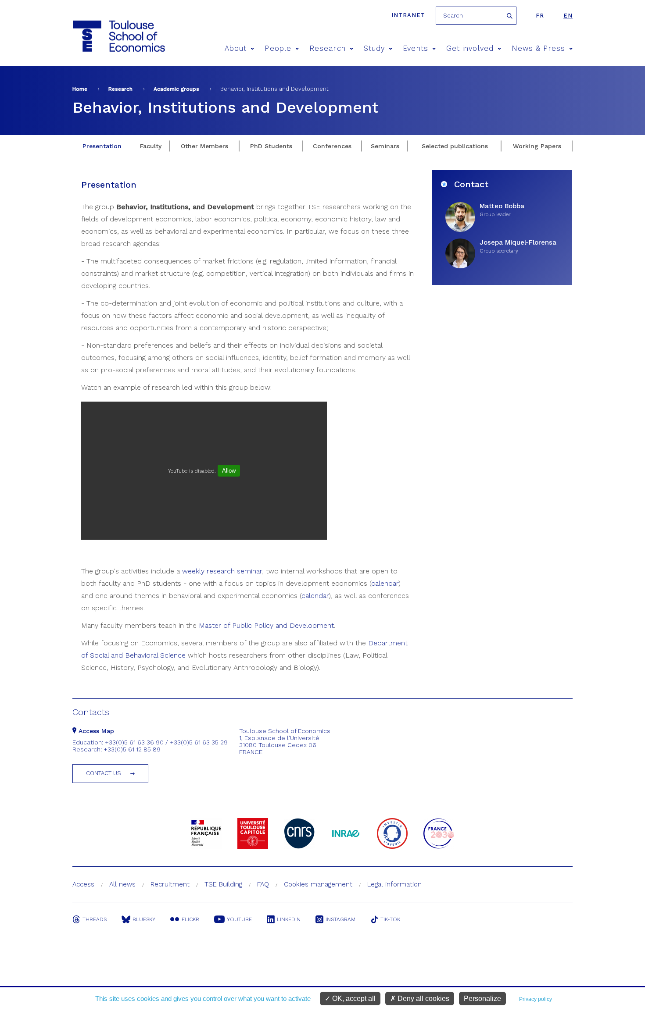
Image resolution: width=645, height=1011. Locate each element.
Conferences (332, 146)
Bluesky (144, 919)
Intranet (408, 15)
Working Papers (537, 146)
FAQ (263, 884)
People (278, 48)
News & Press (538, 48)
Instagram (340, 919)
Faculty (150, 146)
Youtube (239, 919)
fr (540, 15)
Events (415, 48)
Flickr (190, 919)
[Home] (118, 36)
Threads (94, 919)
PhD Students (271, 146)
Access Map (95, 730)
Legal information (394, 884)
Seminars (385, 146)
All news (122, 884)
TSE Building (223, 884)
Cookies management (318, 884)
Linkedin (289, 919)
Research (327, 48)
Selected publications (455, 146)
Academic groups (176, 89)
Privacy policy (535, 999)
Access (83, 884)
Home (79, 89)
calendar (384, 583)
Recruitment (170, 884)
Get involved (470, 48)
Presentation (102, 146)
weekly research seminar (222, 571)
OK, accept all (353, 998)
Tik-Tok (390, 919)
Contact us (103, 773)
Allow (229, 470)
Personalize (482, 998)
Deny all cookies (422, 998)
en (568, 15)
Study (374, 48)
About (236, 48)
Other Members (204, 146)
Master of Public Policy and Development (266, 625)
